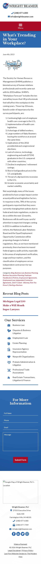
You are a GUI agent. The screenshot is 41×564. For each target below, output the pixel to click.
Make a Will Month (13, 305)
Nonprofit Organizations (23, 356)
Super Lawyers (11, 309)
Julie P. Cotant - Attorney (20, 283)
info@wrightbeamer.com (21, 16)
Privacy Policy (27, 550)
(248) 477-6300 (21, 13)
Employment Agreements (28, 278)
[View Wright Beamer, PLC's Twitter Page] (23, 534)
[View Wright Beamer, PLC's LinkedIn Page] (18, 534)
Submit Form (20, 460)
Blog (12, 273)
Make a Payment (20, 544)
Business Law (19, 273)
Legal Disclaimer (14, 550)
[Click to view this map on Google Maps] (20, 492)
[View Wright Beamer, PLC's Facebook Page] (14, 534)
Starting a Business (15, 285)
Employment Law (9, 280)
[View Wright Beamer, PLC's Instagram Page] (27, 534)
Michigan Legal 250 (14, 301)
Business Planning (31, 273)
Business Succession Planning (13, 275)
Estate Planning (20, 343)
